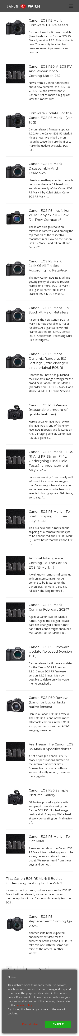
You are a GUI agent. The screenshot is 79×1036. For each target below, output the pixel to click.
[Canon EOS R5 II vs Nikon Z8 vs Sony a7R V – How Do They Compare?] (15, 217)
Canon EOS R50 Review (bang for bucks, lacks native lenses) (48, 702)
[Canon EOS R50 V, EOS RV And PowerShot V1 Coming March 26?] (15, 73)
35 (40, 969)
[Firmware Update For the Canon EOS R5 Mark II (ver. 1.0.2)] (15, 120)
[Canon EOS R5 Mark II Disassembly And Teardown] (15, 171)
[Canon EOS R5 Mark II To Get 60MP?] (15, 843)
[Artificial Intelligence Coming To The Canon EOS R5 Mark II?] (15, 565)
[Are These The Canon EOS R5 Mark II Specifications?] (15, 751)
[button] (71, 6)
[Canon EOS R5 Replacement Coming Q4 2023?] (15, 923)
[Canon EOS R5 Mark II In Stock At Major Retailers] (15, 315)
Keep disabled (30, 1024)
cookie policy (24, 1005)
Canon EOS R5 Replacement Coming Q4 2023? (50, 921)
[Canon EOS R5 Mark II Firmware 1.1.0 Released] (15, 27)
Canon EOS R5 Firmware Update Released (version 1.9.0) (50, 651)
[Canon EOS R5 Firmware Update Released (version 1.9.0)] (15, 654)
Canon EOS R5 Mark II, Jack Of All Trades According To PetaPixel (48, 265)
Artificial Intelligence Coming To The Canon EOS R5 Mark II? (48, 562)
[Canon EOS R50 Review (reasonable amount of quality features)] (15, 412)
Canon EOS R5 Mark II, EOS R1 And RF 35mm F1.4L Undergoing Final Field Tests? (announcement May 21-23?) (51, 461)
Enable (58, 1024)
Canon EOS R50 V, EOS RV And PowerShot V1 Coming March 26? (50, 70)
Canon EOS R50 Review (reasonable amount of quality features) (48, 409)
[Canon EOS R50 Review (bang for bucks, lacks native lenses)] (15, 705)
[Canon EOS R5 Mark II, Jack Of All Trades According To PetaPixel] (15, 268)
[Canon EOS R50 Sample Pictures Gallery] (15, 797)
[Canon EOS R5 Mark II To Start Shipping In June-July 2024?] (15, 518)
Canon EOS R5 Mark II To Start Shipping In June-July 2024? (49, 516)
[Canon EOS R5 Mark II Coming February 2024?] (15, 612)
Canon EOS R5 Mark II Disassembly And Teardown (47, 168)
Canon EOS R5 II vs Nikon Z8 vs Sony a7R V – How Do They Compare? (50, 215)
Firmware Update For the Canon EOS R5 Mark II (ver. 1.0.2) (50, 117)
